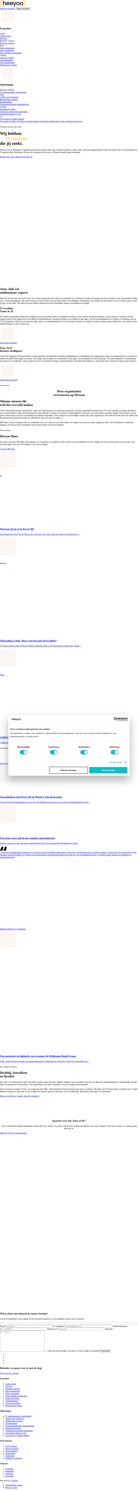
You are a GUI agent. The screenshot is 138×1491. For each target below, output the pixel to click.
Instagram (9, 1471)
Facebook (9, 1476)
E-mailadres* (59, 1326)
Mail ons (4, 1133)
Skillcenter (54, 121)
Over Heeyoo (6, 121)
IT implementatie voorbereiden (13, 92)
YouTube (9, 1473)
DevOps (3, 38)
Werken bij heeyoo (74, 121)
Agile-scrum (10, 1384)
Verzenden (105, 1351)
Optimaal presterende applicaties (13, 112)
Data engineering (7, 48)
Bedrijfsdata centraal (8, 99)
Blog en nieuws (12, 1448)
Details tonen (116, 762)
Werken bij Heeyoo (24, 157)
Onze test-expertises (8, 343)
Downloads (44, 121)
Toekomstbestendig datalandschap (14, 104)
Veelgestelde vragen (13, 1485)
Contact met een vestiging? (28, 1096)
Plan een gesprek (7, 8)
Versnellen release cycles (10, 114)
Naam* (3, 1326)
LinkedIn (9, 1469)
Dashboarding (6, 102)
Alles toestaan (108, 770)
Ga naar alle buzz (7, 449)
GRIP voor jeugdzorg (9, 97)
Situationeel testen (7, 109)
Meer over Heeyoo (8, 1096)
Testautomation (6, 60)
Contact (62, 121)
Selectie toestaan (69, 770)
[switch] (54, 752)
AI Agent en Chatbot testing (12, 119)
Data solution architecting (11, 53)
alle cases (4, 763)
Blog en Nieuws (19, 121)
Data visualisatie (7, 50)
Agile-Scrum (5, 36)
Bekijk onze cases (8, 157)
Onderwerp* (52, 1329)
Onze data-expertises (9, 380)
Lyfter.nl (14, 1480)
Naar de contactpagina (17, 1133)
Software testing (7, 58)
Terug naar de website (9, 1373)
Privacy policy (11, 1487)
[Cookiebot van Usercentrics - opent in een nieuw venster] (116, 719)
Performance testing (8, 65)
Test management (7, 62)
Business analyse (7, 43)
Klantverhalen (33, 121)
